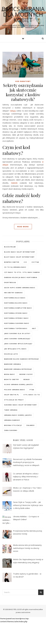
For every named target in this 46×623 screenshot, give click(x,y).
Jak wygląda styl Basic (15, 349)
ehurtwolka (10, 282)
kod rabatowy (23, 81)
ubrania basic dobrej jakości (18, 415)
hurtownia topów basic (15, 328)
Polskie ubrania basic (14, 390)
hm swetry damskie (13, 293)
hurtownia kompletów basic (18, 308)
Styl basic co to (32, 395)
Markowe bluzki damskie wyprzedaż (21, 359)
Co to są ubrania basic (15, 267)
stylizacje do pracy (14, 400)
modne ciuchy (26, 374)
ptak (32, 390)
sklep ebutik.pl (11, 395)
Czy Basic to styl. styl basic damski (22, 272)
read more (23, 226)
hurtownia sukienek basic (16, 323)
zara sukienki (10, 430)
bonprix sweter (11, 262)
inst (34, 328)
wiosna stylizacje (13, 425)
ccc (25, 262)
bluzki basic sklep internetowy (19, 252)
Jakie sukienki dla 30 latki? (17, 333)
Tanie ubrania (10, 410)
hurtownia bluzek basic (16, 303)
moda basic (9, 374)
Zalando (14, 183)
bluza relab (10, 247)
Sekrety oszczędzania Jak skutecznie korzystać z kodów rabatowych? (23, 92)
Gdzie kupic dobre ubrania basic (19, 288)
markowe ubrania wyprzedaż (18, 369)
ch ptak (35, 262)
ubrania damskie (12, 420)
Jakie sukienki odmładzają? (17, 339)
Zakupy (13, 110)
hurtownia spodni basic (16, 313)
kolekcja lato (11, 354)
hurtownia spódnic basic (16, 318)
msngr (27, 379)
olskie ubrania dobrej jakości (18, 384)
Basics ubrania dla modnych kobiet (23, 14)
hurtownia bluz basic (15, 298)
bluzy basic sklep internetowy (19, 257)
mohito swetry (11, 379)
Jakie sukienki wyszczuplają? (18, 344)
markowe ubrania (12, 364)
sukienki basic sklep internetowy (20, 405)
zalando (30, 425)
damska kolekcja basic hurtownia (20, 277)
